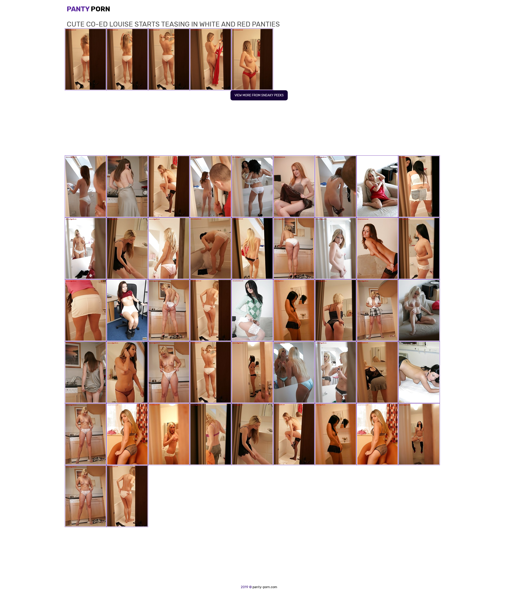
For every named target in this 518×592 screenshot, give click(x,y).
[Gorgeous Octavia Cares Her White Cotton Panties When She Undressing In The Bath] (169, 434)
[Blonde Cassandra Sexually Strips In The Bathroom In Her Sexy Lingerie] (210, 434)
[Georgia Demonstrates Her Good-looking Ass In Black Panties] (252, 372)
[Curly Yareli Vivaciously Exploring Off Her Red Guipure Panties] (210, 186)
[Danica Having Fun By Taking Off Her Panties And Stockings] (294, 186)
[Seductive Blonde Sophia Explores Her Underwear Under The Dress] (377, 186)
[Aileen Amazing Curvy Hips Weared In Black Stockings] (210, 310)
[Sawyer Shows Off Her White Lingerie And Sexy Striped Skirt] (294, 248)
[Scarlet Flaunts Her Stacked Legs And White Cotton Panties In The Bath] (210, 248)
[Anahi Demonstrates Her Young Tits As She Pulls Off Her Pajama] (336, 248)
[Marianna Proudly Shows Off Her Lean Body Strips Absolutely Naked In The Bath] (85, 186)
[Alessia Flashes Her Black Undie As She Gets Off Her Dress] (127, 248)
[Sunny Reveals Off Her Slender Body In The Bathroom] (252, 186)
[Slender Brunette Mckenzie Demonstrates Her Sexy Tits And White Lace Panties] (377, 248)
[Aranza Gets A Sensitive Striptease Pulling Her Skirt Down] (127, 310)
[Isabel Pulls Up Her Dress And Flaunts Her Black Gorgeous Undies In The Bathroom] (252, 310)
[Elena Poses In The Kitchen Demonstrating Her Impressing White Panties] (127, 186)
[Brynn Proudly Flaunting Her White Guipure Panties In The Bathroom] (419, 186)
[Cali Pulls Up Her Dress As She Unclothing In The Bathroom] (336, 310)
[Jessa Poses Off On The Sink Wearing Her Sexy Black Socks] (419, 434)
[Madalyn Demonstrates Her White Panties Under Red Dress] (85, 248)
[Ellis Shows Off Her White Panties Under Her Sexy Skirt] (336, 186)
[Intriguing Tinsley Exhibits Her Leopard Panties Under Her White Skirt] (127, 372)
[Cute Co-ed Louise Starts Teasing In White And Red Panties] (210, 372)
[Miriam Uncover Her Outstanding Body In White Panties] (252, 248)
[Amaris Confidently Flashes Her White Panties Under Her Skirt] (127, 434)
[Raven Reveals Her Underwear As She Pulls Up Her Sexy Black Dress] (377, 372)
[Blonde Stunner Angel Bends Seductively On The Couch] (419, 310)
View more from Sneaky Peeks (259, 95)
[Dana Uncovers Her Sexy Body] (294, 372)
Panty (88, 9)
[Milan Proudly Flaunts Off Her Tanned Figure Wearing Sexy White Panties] (85, 434)
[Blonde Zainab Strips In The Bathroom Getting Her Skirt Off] (336, 372)
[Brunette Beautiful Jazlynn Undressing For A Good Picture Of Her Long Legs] (294, 310)
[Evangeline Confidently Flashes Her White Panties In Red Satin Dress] (169, 248)
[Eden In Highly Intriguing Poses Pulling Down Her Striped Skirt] (169, 372)
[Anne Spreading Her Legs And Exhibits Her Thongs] (169, 310)
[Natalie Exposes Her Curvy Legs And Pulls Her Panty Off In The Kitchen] (377, 310)
